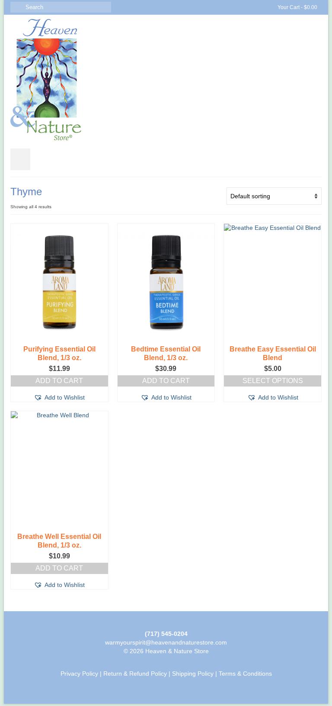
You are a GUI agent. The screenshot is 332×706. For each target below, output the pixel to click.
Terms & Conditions (245, 673)
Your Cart (296, 7)
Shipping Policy (193, 673)
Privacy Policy (79, 673)
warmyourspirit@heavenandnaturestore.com (166, 642)
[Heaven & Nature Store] (166, 79)
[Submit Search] (16, 7)
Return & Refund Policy (135, 673)
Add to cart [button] (59, 380)
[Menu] (20, 159)
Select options (273, 380)
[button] (59, 397)
